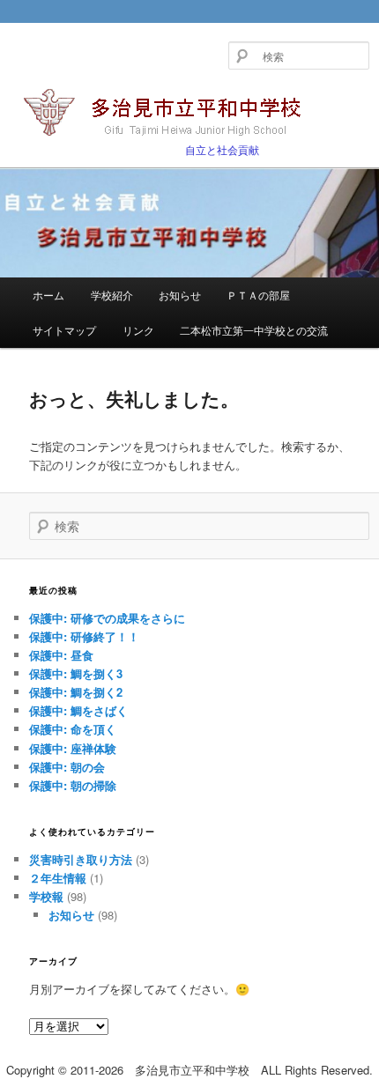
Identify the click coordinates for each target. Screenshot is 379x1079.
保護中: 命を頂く (72, 729)
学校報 (46, 896)
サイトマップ (64, 329)
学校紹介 (112, 294)
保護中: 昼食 (61, 655)
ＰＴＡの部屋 (258, 294)
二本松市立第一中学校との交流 (254, 329)
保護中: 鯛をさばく (78, 710)
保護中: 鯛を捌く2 (76, 692)
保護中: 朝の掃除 (72, 785)
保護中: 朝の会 (67, 766)
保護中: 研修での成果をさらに (107, 618)
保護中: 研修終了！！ (84, 636)
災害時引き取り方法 (80, 859)
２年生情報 (57, 877)
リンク (138, 329)
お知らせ (180, 294)
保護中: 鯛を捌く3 (76, 673)
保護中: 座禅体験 (72, 748)
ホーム (48, 294)
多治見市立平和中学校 (172, 114)
